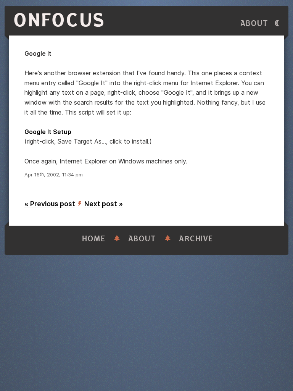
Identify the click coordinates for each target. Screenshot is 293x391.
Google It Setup (47, 132)
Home (94, 239)
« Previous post (49, 204)
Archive (196, 239)
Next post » (103, 204)
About (254, 23)
